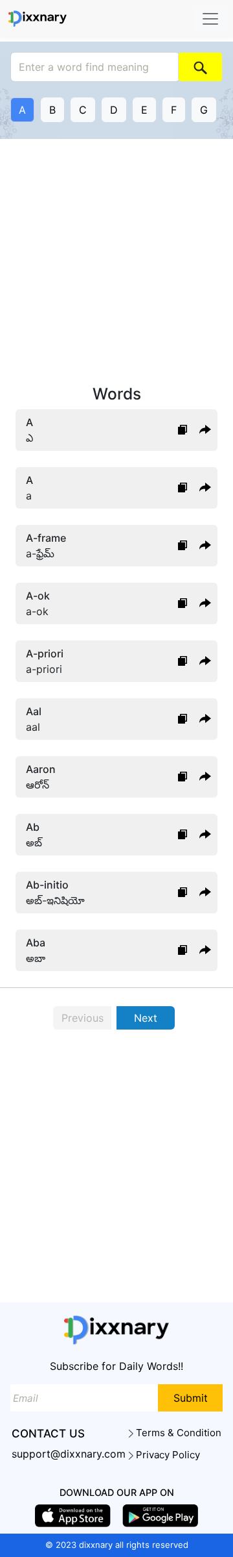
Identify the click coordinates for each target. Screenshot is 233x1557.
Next (145, 1017)
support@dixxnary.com (69, 1453)
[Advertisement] (116, 262)
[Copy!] (182, 430)
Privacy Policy (166, 1455)
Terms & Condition (177, 1433)
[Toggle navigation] (210, 18)
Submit (190, 1397)
